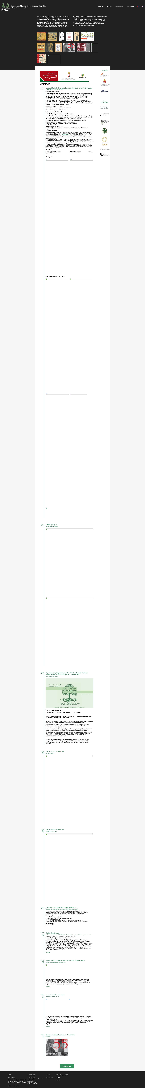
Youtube (58, 1080)
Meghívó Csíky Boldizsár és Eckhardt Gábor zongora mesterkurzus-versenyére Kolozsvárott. (69, 88)
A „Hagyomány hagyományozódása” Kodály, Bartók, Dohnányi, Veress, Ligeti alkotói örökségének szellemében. (67, 673)
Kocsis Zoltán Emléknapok (55, 751)
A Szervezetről (119, 6)
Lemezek (109, 6)
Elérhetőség (130, 6)
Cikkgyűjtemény (50, 1077)
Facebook (58, 1077)
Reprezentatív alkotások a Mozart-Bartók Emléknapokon (65, 960)
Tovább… (48, 952)
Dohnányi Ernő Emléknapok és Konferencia (60, 1035)
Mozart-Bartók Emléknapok (55, 995)
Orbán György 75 (51, 525)
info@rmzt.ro (65, 134)
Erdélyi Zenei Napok (52, 933)
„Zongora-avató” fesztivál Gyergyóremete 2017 (62, 908)
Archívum (101, 6)
